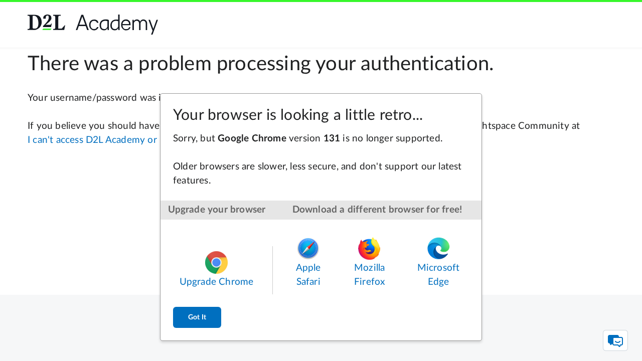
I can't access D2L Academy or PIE (101, 140)
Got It (197, 317)
